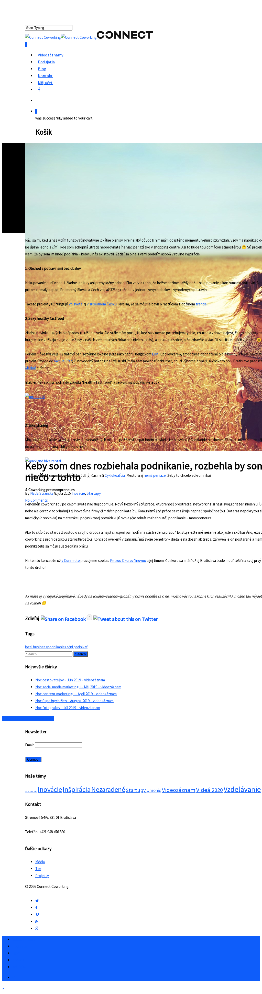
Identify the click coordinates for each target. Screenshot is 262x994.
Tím (38, 868)
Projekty (42, 875)
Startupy (94, 493)
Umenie (153, 790)
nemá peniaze (155, 475)
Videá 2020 (209, 789)
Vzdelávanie (242, 789)
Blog (42, 68)
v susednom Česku (102, 304)
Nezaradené (108, 789)
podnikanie (56, 646)
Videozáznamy (50, 54)
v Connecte (70, 560)
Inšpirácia (77, 789)
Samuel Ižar (63, 361)
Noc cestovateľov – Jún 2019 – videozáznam (70, 680)
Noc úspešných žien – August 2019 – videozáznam (74, 700)
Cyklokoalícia (115, 475)
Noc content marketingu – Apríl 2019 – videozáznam (76, 693)
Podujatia (46, 61)
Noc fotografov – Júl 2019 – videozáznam (67, 707)
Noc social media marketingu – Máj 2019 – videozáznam (78, 686)
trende (201, 304)
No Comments (36, 500)
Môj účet (45, 82)
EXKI (155, 354)
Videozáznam (178, 789)
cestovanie (31, 791)
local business (36, 646)
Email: (30, 744)
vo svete (76, 304)
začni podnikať (76, 646)
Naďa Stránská (41, 493)
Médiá (40, 861)
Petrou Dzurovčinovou (128, 560)
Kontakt (45, 75)
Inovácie (78, 493)
